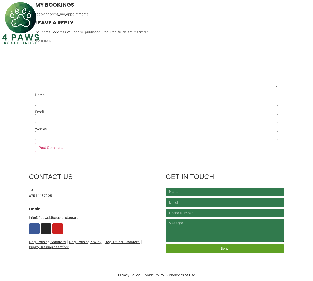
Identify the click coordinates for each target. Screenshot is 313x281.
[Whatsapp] (294, 6)
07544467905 (293, 14)
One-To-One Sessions (154, 34)
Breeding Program (255, 34)
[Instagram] (287, 6)
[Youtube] (302, 6)
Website (41, 129)
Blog (280, 34)
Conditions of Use (181, 275)
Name (40, 94)
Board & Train (192, 34)
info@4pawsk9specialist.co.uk (279, 24)
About (123, 34)
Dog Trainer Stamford (122, 242)
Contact (296, 34)
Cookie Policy (153, 275)
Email (39, 111)
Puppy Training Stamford (49, 247)
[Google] (272, 6)
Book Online (221, 34)
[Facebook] (279, 6)
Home (108, 34)
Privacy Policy (129, 275)
